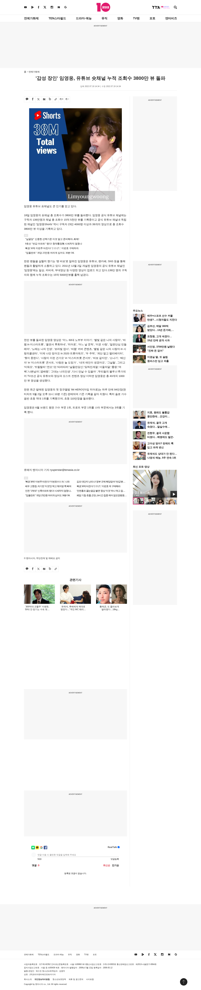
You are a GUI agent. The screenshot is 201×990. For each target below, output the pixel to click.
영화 (120, 18)
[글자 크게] (61, 99)
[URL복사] (56, 99)
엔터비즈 (171, 18)
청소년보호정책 (59, 979)
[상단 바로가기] (183, 982)
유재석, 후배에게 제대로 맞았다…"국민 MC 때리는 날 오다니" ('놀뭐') (73, 609)
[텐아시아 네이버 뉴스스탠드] (59, 7)
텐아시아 (39, 984)
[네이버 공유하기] (44, 99)
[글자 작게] (67, 99)
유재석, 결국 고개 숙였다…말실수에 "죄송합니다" (157, 426)
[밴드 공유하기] (50, 99)
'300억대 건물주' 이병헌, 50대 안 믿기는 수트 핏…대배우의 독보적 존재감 (37, 609)
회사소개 (28, 979)
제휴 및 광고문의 (76, 979)
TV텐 (136, 18)
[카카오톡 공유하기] (27, 99)
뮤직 (104, 18)
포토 (152, 18)
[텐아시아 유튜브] (25, 7)
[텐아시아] (103, 7)
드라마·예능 (84, 18)
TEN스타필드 (57, 18)
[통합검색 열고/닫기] (175, 7)
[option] (155, 484)
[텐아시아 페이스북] (38, 7)
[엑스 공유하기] (38, 99)
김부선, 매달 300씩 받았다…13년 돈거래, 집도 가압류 (159, 330)
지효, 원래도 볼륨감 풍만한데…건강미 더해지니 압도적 (158, 416)
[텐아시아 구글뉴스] (65, 7)
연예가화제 (31, 18)
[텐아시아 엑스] (45, 7)
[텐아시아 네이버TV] (32, 7)
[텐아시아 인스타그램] (52, 7)
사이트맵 (90, 979)
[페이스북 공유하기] (33, 99)
